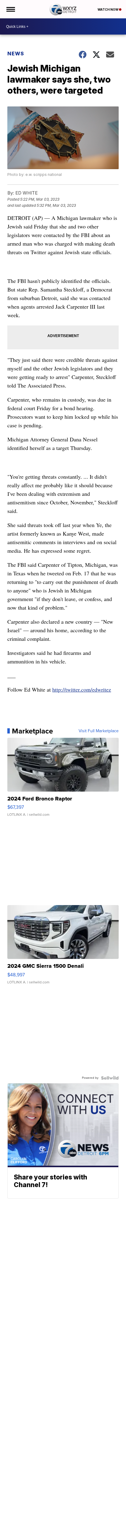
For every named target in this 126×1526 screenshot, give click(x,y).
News (15, 53)
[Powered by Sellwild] (110, 1078)
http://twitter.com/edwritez (81, 689)
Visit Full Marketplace (99, 731)
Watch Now (108, 9)
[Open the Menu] (10, 9)
